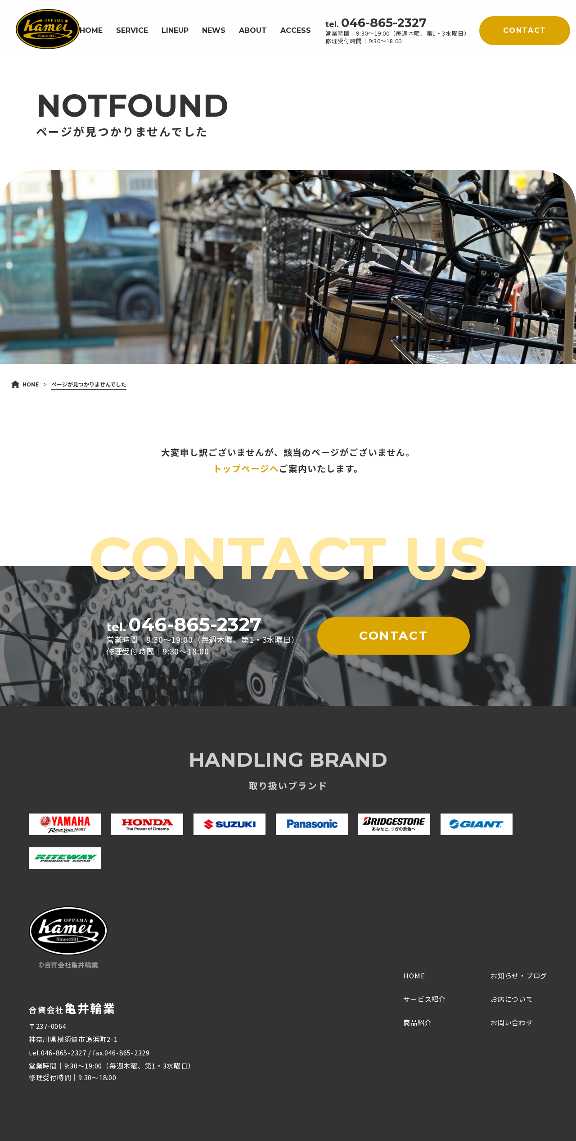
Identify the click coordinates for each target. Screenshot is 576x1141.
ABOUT (253, 30)
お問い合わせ (511, 1022)
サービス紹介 (424, 999)
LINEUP (175, 30)
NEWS (213, 30)
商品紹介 (417, 1022)
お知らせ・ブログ (518, 975)
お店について (511, 999)
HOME (91, 30)
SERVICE (132, 30)
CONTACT (524, 30)
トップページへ (246, 468)
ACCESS (295, 30)
